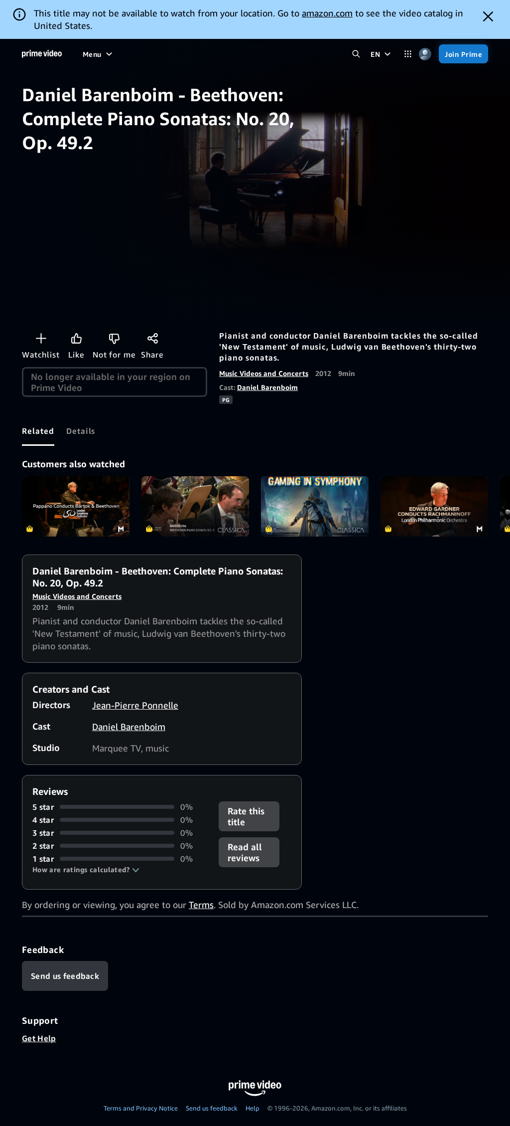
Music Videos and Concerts (263, 373)
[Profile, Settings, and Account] (425, 54)
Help (252, 1108)
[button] (85, 869)
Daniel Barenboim (267, 387)
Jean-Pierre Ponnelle (135, 705)
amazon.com (327, 12)
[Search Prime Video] (356, 54)
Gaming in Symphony (315, 506)
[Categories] (407, 54)
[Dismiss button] (488, 16)
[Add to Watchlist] (41, 338)
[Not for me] (114, 338)
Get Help (39, 1038)
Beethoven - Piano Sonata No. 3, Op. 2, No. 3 (195, 506)
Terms (201, 904)
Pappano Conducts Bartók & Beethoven (75, 506)
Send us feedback (212, 1108)
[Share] (152, 338)
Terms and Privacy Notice (141, 1108)
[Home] (42, 54)
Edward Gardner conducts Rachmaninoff (434, 506)
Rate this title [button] (246, 816)
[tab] (38, 431)
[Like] (76, 338)
